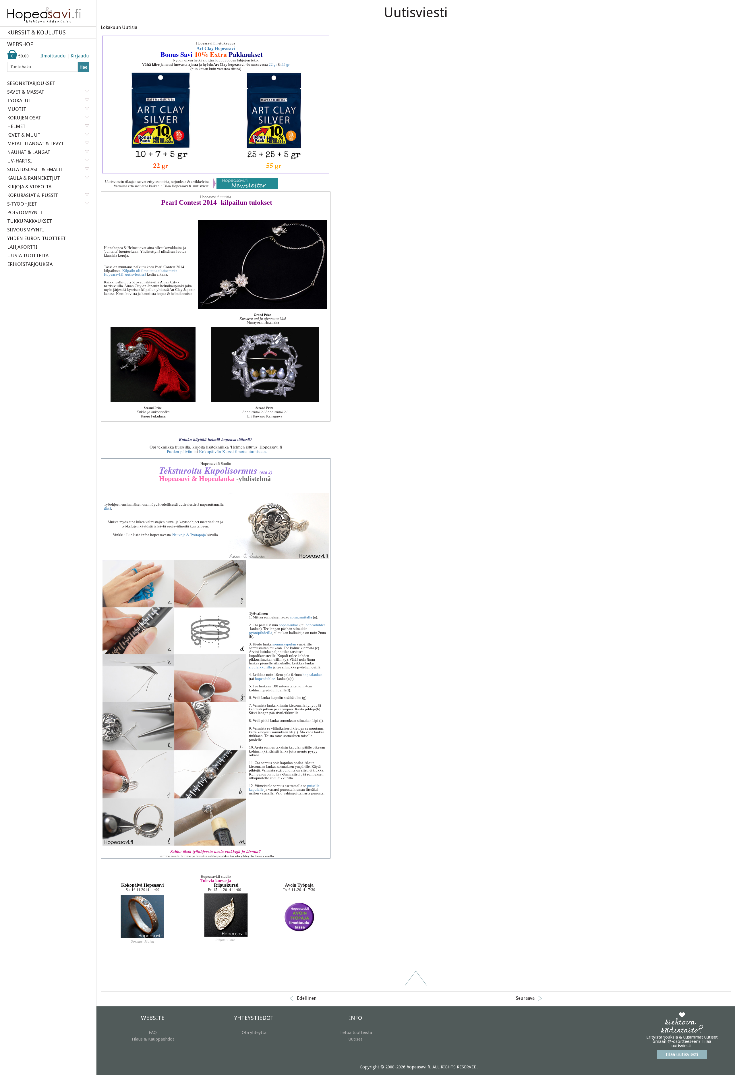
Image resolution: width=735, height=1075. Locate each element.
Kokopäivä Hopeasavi (142, 885)
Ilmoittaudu (53, 56)
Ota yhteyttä (254, 1032)
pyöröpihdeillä (260, 633)
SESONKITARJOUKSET (31, 83)
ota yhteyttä (244, 856)
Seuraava (525, 998)
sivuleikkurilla (261, 667)
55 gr (273, 165)
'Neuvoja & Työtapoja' (189, 535)
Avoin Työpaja (299, 885)
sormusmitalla (301, 617)
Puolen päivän (179, 451)
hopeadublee (315, 625)
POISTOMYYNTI (24, 212)
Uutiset (355, 1039)
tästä (107, 508)
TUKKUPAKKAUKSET (29, 221)
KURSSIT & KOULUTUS (36, 32)
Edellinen (306, 998)
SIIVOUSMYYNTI (25, 230)
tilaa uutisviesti (682, 1054)
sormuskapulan (284, 644)
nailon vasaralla (261, 793)
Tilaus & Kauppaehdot (152, 1039)
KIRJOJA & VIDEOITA (29, 187)
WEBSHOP (20, 44)
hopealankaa (289, 625)
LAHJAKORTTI (22, 247)
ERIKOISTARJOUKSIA (30, 264)
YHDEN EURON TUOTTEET (36, 238)
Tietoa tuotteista (355, 1032)
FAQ (153, 1032)
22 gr (273, 64)
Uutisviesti (416, 12)
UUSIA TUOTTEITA (28, 255)
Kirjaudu (80, 56)
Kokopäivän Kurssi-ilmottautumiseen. (233, 451)
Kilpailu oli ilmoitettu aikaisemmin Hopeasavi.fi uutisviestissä (140, 272)
